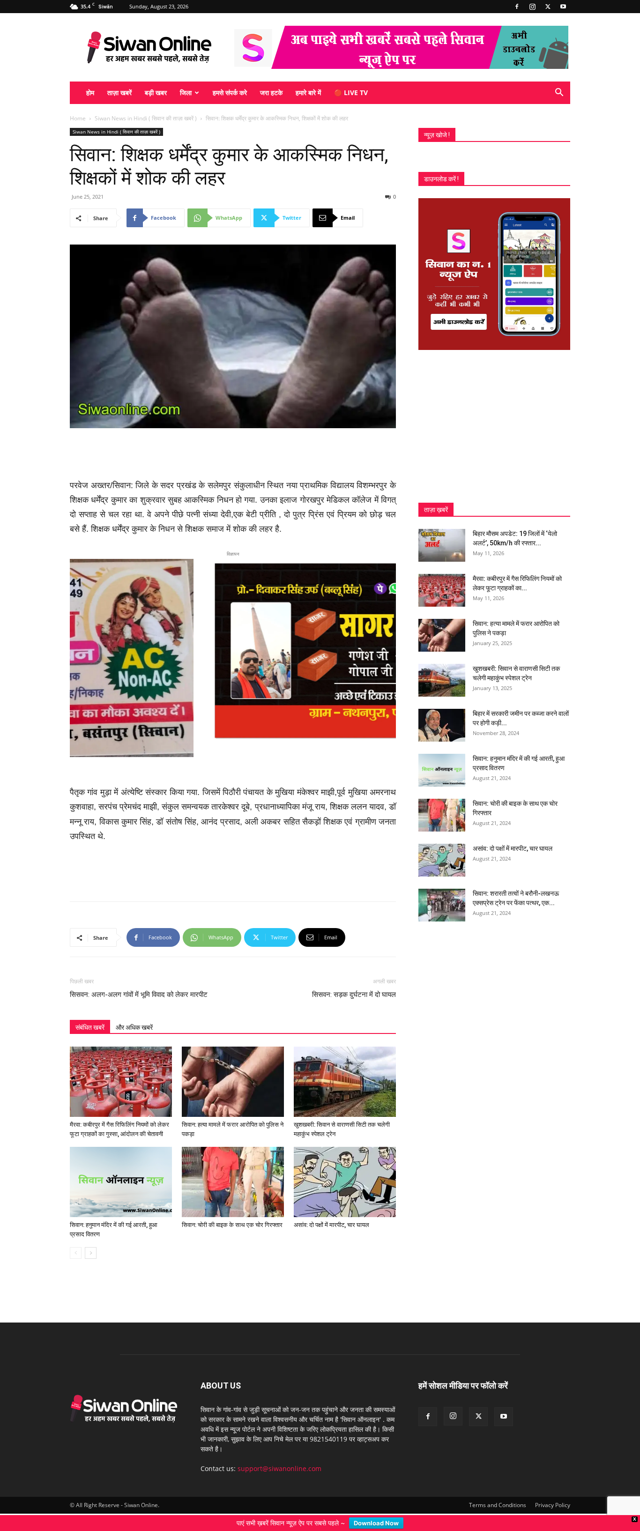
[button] (559, 93)
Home (78, 118)
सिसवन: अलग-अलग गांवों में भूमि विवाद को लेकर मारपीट (139, 981)
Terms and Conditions (497, 1491)
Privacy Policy (552, 1491)
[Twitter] (548, 6)
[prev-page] (76, 1239)
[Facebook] (517, 6)
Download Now (376, 1523)
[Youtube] (563, 6)
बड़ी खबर (156, 92)
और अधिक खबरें (134, 1014)
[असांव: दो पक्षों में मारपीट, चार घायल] (345, 1168)
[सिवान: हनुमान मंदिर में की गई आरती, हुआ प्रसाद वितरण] (121, 1168)
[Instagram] (532, 6)
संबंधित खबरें (89, 1014)
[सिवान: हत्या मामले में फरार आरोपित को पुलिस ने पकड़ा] (233, 1068)
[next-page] (91, 1239)
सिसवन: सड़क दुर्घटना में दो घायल (354, 981)
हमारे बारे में (308, 92)
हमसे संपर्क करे (230, 92)
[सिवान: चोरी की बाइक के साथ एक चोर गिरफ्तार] (233, 1168)
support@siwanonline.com (279, 1454)
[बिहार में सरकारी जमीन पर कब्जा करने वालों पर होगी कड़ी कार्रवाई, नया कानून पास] (441, 725)
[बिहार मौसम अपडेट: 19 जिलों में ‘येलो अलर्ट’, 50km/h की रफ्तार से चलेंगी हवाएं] (441, 545)
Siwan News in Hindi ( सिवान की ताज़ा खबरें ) (146, 118)
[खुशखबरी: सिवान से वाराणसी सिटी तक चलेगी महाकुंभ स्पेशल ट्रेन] (345, 1068)
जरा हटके (271, 92)
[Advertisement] (232, 454)
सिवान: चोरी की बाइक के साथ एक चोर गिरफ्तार (232, 1211)
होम (90, 92)
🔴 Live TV (351, 92)
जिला (186, 92)
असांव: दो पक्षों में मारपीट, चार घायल (331, 1211)
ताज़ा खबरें (119, 92)
